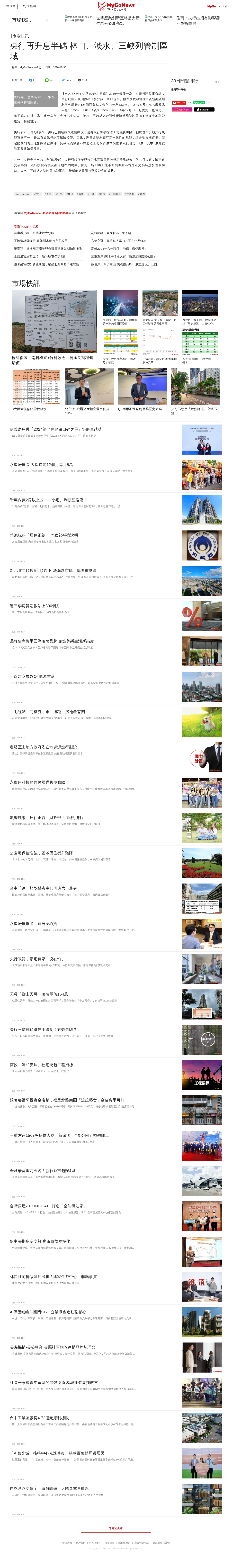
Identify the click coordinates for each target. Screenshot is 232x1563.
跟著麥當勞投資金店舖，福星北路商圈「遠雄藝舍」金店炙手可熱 (59, 264)
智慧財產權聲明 (161, 1542)
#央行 (37, 194)
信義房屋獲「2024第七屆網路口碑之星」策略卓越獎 (56, 429)
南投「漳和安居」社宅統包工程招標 (41, 1065)
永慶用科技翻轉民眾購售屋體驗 (37, 782)
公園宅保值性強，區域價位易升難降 (41, 853)
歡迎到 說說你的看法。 (51, 213)
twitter (69, 80)
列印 (84, 80)
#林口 (69, 194)
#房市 (102, 194)
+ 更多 (216, 81)
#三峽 (91, 194)
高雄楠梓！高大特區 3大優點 (111, 233)
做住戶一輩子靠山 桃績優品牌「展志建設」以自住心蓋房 (130, 264)
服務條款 (109, 1542)
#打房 (59, 194)
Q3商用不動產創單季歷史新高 (140, 409)
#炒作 (141, 194)
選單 (12, 6)
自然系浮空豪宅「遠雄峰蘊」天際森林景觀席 (49, 1488)
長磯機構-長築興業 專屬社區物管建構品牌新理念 (52, 1347)
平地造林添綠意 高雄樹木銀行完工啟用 (41, 241)
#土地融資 (115, 194)
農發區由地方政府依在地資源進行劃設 (43, 747)
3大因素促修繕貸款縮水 (29, 409)
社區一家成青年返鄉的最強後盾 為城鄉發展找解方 (54, 1382)
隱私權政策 (124, 1542)
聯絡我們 (67, 1542)
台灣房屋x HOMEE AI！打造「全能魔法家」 (48, 1206)
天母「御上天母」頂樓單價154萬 (39, 994)
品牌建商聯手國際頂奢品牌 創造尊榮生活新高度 (52, 641)
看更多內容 (116, 1528)
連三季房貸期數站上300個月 (35, 606)
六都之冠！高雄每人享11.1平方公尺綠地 (119, 241)
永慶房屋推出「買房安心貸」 (35, 923)
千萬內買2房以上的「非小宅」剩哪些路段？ (48, 500)
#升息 (48, 194)
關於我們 (80, 1542)
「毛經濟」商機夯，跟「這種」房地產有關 (47, 712)
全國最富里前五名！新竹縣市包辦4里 (39, 256)
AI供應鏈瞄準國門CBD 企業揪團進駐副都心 (48, 1312)
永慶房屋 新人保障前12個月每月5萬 (41, 464)
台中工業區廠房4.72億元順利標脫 (39, 1418)
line (51, 80)
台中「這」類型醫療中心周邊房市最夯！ (45, 888)
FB (35, 80)
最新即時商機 (178, 89)
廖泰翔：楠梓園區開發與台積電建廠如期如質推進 (48, 248)
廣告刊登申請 (141, 1542)
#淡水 (80, 194)
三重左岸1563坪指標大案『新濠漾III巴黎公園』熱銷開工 (130, 256)
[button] (59, 20)
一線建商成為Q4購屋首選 (32, 676)
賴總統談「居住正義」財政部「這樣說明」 (47, 817)
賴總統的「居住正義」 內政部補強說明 (44, 535)
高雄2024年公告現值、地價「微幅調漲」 (119, 248)
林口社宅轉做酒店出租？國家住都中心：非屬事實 (53, 1276)
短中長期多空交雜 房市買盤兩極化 (40, 1241)
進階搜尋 (31, 6)
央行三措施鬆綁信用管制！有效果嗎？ (43, 1029)
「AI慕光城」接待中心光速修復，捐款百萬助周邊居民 (57, 1453)
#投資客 (129, 194)
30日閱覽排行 (184, 81)
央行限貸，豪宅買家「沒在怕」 (37, 959)
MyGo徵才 (95, 1542)
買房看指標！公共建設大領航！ (35, 233)
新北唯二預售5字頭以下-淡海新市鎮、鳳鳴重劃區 (53, 570)
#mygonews (23, 194)
